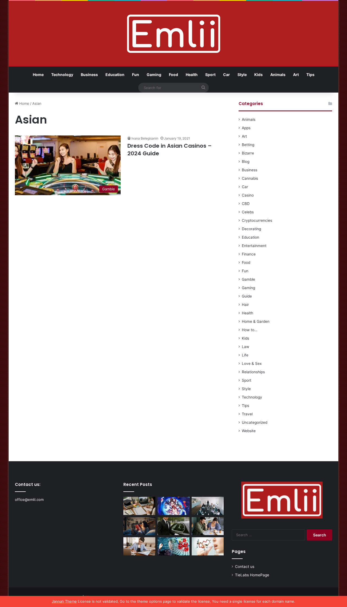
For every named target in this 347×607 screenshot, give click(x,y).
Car (226, 74)
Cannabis (250, 178)
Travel (247, 414)
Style (242, 74)
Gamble (248, 279)
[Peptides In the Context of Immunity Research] (208, 546)
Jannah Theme (64, 601)
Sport (210, 74)
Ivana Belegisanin (144, 138)
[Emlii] (173, 34)
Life (245, 355)
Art (296, 74)
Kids (258, 74)
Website (249, 431)
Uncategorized (254, 422)
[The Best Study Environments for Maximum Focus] (139, 546)
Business (89, 74)
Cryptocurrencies (257, 220)
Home (38, 74)
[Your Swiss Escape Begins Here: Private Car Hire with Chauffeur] (173, 526)
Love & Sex (252, 363)
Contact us (244, 566)
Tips (310, 74)
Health (192, 74)
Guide (247, 296)
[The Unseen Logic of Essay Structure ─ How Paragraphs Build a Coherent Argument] (208, 526)
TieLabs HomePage (252, 575)
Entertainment (254, 246)
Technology (62, 74)
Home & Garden (255, 321)
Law (245, 346)
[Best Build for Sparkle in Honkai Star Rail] (173, 506)
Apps (246, 128)
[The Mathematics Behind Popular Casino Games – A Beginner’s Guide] (173, 546)
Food (173, 74)
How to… (249, 330)
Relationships (253, 372)
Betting (248, 145)
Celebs (248, 212)
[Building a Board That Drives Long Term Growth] (208, 506)
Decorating (251, 229)
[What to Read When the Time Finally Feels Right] (139, 526)
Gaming (154, 74)
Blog (245, 161)
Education (114, 74)
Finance (249, 254)
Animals (277, 74)
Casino (248, 195)
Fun (135, 74)
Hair (245, 304)
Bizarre (248, 153)
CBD (246, 203)
